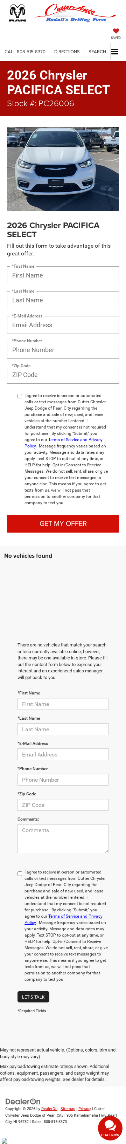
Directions (67, 51)
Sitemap (68, 1109)
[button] (25, 52)
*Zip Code (21, 366)
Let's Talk (33, 997)
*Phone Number (27, 341)
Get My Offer (63, 523)
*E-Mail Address (27, 316)
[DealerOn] (23, 1101)
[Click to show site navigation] (115, 52)
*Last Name (23, 291)
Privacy (84, 1109)
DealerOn (49, 1109)
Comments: (28, 819)
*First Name (23, 266)
